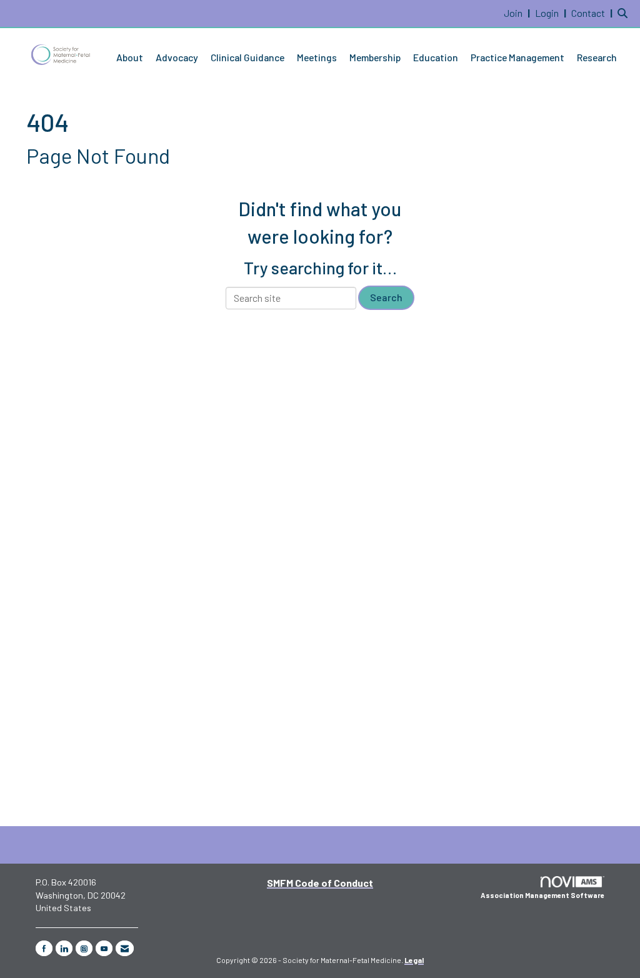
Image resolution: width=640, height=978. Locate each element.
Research (597, 57)
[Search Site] (624, 13)
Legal (414, 960)
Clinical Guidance (247, 57)
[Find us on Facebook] (44, 948)
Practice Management (517, 57)
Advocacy (177, 57)
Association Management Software (542, 895)
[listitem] (518, 13)
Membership (375, 57)
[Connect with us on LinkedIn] (64, 948)
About (129, 57)
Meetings (317, 57)
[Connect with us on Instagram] (84, 948)
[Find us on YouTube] (104, 948)
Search (386, 297)
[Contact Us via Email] (125, 948)
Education (435, 57)
